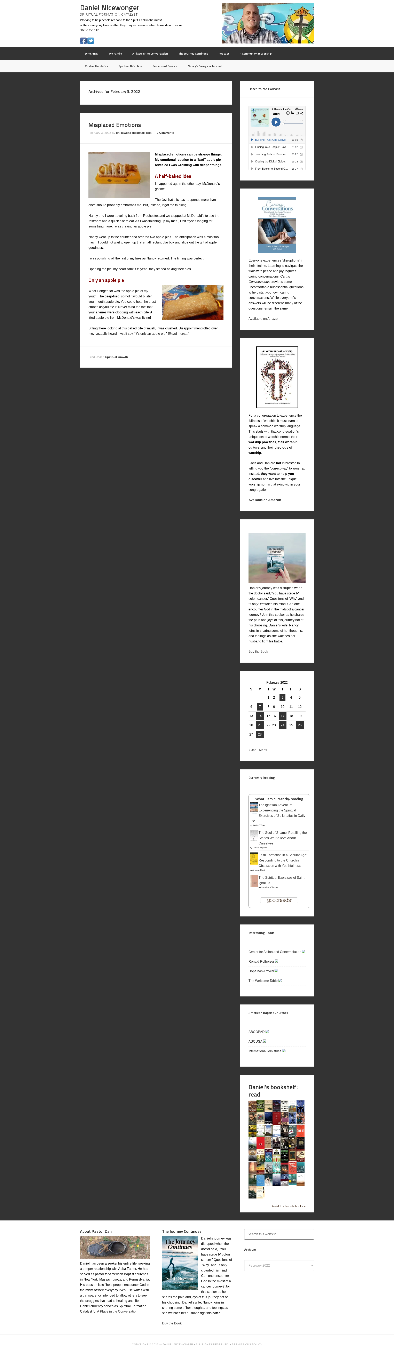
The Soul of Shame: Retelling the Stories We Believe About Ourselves (283, 838)
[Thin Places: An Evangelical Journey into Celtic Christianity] (269, 1185)
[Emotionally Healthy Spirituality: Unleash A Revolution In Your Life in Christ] (269, 1135)
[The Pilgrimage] (261, 1160)
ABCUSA (256, 1041)
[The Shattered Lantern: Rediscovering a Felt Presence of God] (285, 1172)
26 (300, 725)
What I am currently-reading (279, 799)
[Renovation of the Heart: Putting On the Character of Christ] (285, 1160)
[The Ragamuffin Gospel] (277, 1161)
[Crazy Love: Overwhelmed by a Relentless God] (277, 1123)
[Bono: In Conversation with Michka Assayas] (253, 1123)
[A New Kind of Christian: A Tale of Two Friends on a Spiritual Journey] (301, 1148)
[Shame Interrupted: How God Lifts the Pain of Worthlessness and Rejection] (269, 1172)
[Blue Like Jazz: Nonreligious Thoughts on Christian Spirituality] (301, 1112)
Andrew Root (258, 870)
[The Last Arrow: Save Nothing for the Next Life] (285, 1148)
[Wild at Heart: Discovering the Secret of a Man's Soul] (253, 1197)
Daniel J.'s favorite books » (288, 1206)
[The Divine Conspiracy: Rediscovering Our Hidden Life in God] (253, 1136)
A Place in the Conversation (117, 1311)
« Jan (253, 750)
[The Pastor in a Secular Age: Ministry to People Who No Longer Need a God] (261, 1185)
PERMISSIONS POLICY (247, 1344)
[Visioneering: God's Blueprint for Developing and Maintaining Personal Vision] (285, 1185)
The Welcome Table (263, 981)
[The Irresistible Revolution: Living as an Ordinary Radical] (269, 1147)
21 (260, 725)
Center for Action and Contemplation (275, 952)
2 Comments (165, 132)
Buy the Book (258, 651)
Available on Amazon (264, 318)
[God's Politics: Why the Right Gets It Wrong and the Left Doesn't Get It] (293, 1136)
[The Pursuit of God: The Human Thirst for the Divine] (269, 1161)
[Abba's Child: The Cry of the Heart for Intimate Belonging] (253, 1111)
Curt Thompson (260, 848)
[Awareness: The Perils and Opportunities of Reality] (277, 1111)
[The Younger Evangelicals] (261, 1197)
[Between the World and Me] (285, 1111)
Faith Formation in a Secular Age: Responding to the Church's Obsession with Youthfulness (283, 860)
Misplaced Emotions (114, 124)
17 (282, 716)
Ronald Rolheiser (262, 961)
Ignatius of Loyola (269, 887)
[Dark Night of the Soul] (285, 1123)
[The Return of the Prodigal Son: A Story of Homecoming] (293, 1160)
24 (282, 725)
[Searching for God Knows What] (261, 1172)
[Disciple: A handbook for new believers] (301, 1123)
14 (260, 716)
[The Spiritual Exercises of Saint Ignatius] (254, 887)
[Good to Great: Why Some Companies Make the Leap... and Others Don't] (301, 1135)
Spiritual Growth (116, 357)
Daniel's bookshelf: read (273, 1090)
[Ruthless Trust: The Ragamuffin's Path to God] (301, 1160)
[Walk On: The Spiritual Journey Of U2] (293, 1184)
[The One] (253, 1159)
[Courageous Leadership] (269, 1123)
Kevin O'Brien (259, 825)
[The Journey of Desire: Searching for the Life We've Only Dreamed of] (277, 1148)
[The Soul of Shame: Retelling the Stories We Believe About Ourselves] (254, 841)
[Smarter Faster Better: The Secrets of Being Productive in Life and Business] (293, 1172)
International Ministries (265, 1051)
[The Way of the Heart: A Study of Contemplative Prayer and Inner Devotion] (301, 1185)
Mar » (263, 750)
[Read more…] (178, 333)
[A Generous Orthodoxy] (285, 1136)
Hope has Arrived (262, 971)
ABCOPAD (257, 1032)
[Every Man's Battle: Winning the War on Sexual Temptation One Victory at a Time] (277, 1135)
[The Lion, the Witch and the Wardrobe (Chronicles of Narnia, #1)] (293, 1148)
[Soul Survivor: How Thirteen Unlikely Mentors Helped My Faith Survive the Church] (301, 1172)
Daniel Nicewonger (109, 7)
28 (260, 734)
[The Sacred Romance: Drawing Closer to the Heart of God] (253, 1172)
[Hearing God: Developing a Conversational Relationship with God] (253, 1148)
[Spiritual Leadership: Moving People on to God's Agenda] (253, 1185)
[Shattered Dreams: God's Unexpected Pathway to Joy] (277, 1172)
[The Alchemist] (269, 1111)
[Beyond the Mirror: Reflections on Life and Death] (293, 1110)
